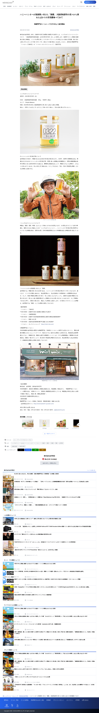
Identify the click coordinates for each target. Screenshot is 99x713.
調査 (94, 6)
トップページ (7, 696)
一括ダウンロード (50, 433)
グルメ (54, 6)
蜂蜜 (56, 443)
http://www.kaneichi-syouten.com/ (44, 403)
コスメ (73, 6)
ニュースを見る (90, 470)
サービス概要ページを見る (87, 709)
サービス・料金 (14, 700)
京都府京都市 (14, 446)
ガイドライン (70, 700)
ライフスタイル (81, 6)
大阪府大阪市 (22, 446)
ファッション (67, 6)
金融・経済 (89, 6)
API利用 (77, 700)
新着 (4, 6)
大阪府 (43, 443)
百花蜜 (52, 443)
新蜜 (48, 443)
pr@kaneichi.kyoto (59, 410)
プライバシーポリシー (58, 700)
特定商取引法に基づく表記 (37, 700)
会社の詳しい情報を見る (49, 463)
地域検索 (9, 6)
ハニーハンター (30, 443)
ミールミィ (37, 443)
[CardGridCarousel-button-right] (79, 424)
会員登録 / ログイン (90, 2)
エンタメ (15, 6)
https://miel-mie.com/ (47, 324)
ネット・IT (60, 6)
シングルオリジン (15, 443)
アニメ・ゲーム (28, 6)
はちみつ (23, 443)
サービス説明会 (24, 700)
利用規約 (48, 700)
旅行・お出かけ (47, 6)
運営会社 (6, 700)
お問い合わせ (85, 700)
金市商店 (61, 443)
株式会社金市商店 (74, 30)
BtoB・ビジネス (38, 6)
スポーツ (21, 6)
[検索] (81, 2)
